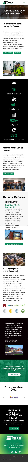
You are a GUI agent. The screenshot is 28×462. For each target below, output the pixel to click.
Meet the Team (13, 443)
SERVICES (17, 52)
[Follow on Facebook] (8, 452)
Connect (18, 447)
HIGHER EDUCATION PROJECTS (14, 244)
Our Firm (6, 443)
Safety (10, 445)
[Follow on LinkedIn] (16, 452)
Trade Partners (11, 447)
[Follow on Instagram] (12, 452)
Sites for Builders (7, 459)
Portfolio (15, 445)
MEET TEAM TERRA (8, 173)
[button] (27, 339)
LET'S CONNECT (8, 52)
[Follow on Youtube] (19, 452)
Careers (21, 445)
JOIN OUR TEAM (14, 374)
